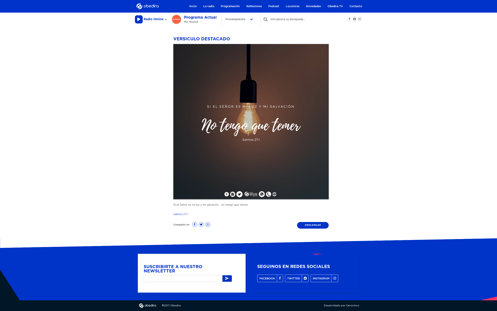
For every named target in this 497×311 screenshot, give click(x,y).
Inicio (193, 6)
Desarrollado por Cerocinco (341, 305)
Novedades (313, 6)
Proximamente (235, 19)
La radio (208, 6)
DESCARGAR (313, 225)
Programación (230, 6)
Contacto (355, 6)
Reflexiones (254, 6)
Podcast (273, 6)
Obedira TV (335, 6)
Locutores (293, 6)
